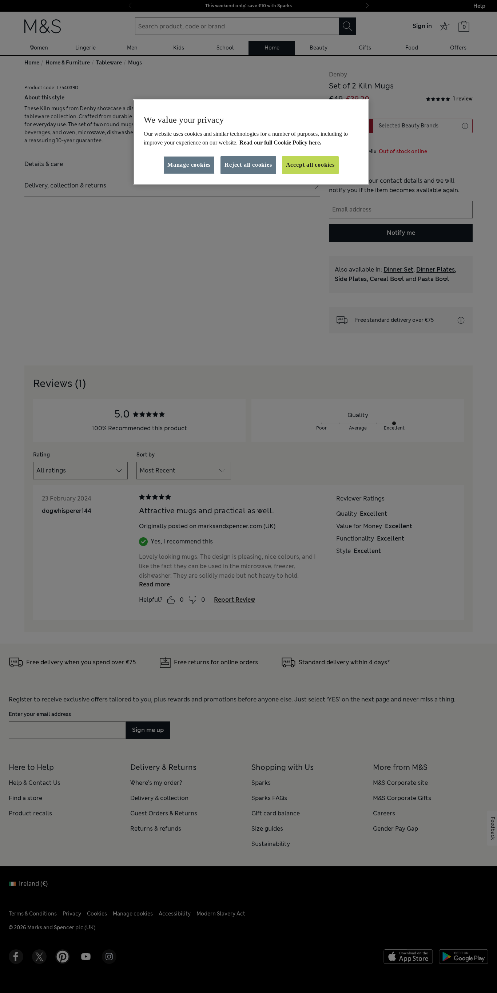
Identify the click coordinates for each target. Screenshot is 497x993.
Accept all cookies (310, 165)
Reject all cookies (248, 165)
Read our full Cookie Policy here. (280, 142)
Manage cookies (189, 165)
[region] (251, 142)
